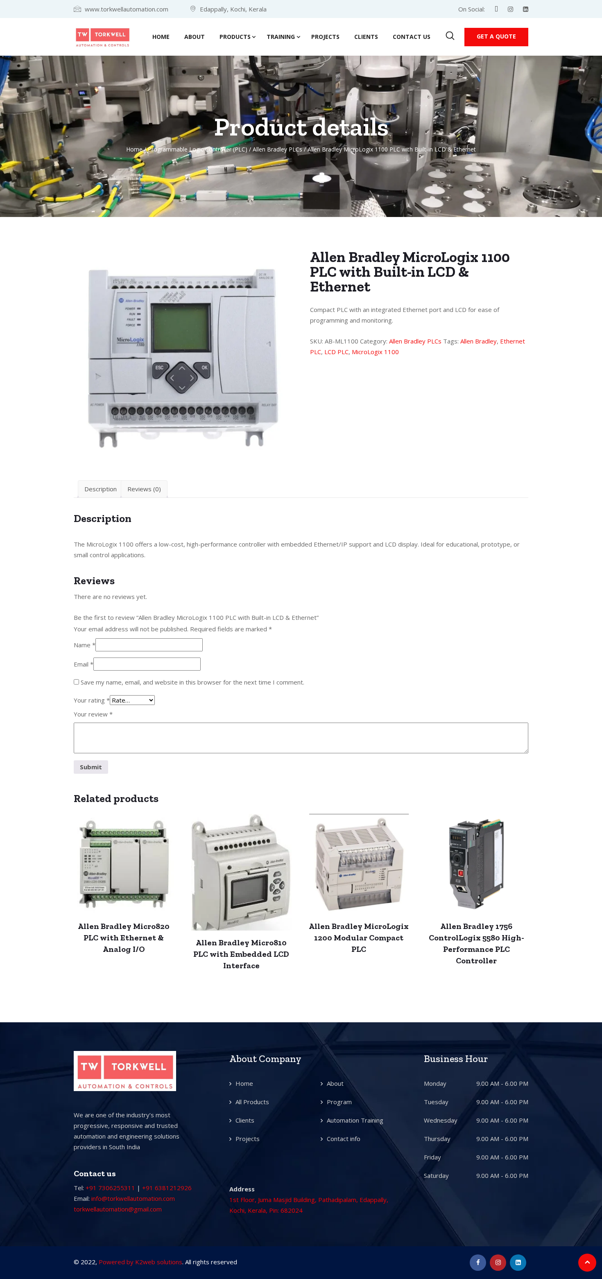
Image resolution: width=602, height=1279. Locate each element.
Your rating (92, 700)
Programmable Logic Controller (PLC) (197, 149)
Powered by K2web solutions (140, 1262)
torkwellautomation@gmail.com (118, 1209)
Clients (366, 37)
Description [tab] (100, 489)
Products (235, 37)
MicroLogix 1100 (375, 352)
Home (161, 37)
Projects (325, 37)
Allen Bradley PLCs (277, 149)
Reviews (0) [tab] (144, 489)
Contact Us (411, 37)
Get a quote (496, 36)
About (194, 37)
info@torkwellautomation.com (133, 1198)
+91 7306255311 (110, 1188)
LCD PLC (336, 352)
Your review (93, 714)
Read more (124, 865)
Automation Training (355, 1120)
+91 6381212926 (167, 1188)
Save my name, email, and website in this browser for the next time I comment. (192, 682)
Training (281, 37)
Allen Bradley (478, 341)
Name (84, 645)
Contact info (343, 1138)
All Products (252, 1102)
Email (83, 664)
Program (339, 1102)
